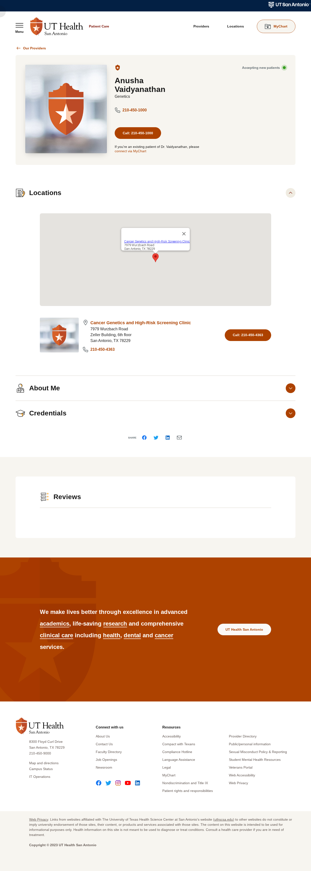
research (115, 623)
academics (54, 623)
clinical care (56, 635)
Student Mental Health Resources (255, 760)
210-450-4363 (102, 349)
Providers (201, 26)
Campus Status (41, 769)
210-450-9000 (40, 753)
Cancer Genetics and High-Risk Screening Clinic (140, 322)
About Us (103, 736)
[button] (155, 257)
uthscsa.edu (223, 819)
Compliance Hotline (177, 752)
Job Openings (106, 760)
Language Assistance (178, 760)
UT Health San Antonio (244, 629)
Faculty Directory (109, 752)
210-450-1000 (134, 110)
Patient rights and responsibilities (187, 791)
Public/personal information (250, 744)
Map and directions (44, 763)
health (111, 635)
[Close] (184, 234)
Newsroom (104, 767)
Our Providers (34, 48)
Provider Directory (243, 736)
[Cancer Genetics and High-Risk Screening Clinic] (59, 335)
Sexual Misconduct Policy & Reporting (258, 752)
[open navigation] (19, 28)
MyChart (168, 775)
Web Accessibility (242, 775)
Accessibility (171, 736)
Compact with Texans (178, 744)
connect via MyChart (130, 151)
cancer (164, 635)
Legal (166, 767)
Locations (235, 26)
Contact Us (104, 744)
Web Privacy (238, 783)
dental (132, 635)
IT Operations (39, 777)
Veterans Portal (240, 767)
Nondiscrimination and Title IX (185, 783)
